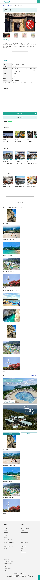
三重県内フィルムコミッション (9, 546)
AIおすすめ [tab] (28, 433)
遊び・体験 (6, 532)
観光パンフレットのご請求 (8, 561)
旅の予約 (5, 537)
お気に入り (22, 52)
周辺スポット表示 (20, 113)
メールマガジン (23, 552)
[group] (8, 137)
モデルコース (6, 535)
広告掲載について (24, 548)
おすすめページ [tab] (11, 433)
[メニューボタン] (38, 1)
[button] (36, 22)
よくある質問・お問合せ (8, 563)
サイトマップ (6, 566)
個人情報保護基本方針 (7, 568)
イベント (5, 530)
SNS (21, 550)
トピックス (22, 526)
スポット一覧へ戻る (20, 202)
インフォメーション (24, 532)
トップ (4, 5)
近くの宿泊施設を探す (20, 195)
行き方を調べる (20, 117)
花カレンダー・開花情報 (25, 528)
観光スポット (10, 5)
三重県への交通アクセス (8, 539)
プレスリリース (6, 548)
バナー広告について (34, 375)
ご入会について (23, 546)
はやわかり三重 (6, 559)
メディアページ (23, 553)
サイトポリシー (6, 570)
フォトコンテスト (24, 530)
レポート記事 (6, 526)
